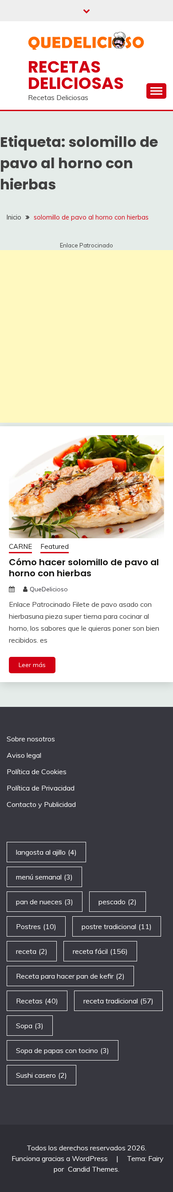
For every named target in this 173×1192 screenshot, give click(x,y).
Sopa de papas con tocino (62, 1050)
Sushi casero (41, 1075)
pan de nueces (44, 901)
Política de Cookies (37, 771)
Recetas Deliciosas (76, 75)
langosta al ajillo (46, 852)
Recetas (37, 1000)
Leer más (32, 665)
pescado (117, 901)
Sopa (29, 1025)
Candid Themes (93, 1169)
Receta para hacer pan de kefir (70, 976)
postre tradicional (117, 926)
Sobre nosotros (31, 738)
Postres (36, 926)
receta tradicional (118, 1000)
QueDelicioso (49, 589)
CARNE (20, 546)
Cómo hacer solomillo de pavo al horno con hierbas (84, 567)
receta (31, 951)
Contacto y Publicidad (41, 804)
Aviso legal (24, 755)
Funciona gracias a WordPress (61, 1158)
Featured (54, 546)
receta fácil (100, 951)
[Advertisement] (86, 336)
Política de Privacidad (41, 787)
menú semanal (44, 876)
